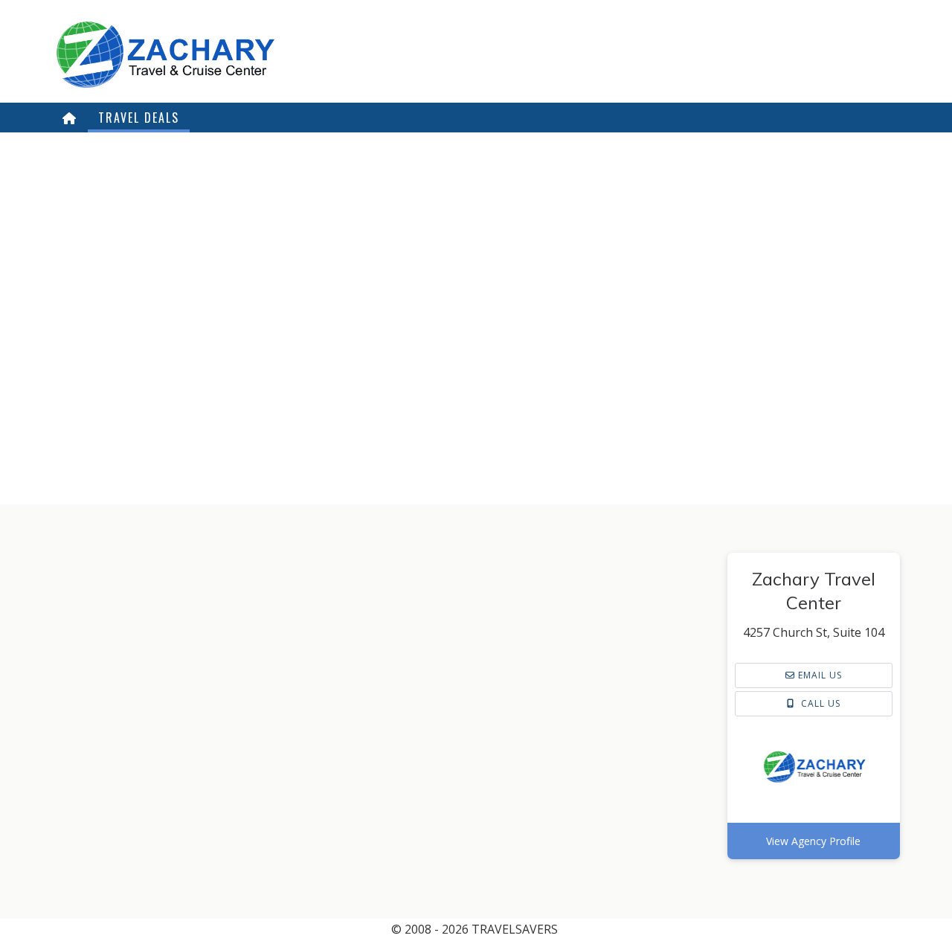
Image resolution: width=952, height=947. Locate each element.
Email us (818, 675)
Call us (819, 703)
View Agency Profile (813, 841)
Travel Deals (138, 117)
